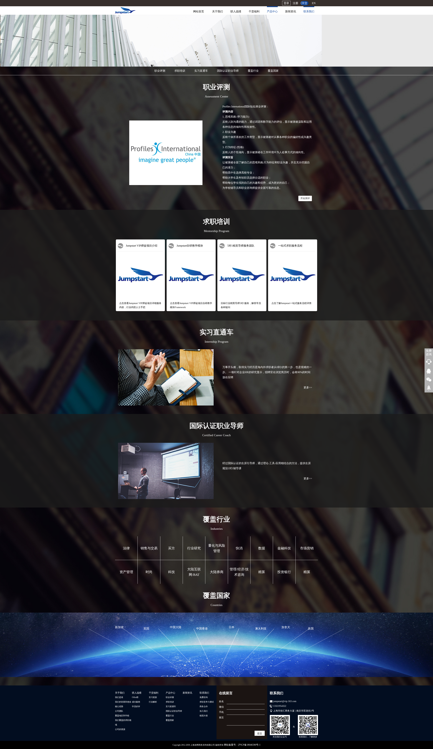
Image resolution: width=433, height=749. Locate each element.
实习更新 (153, 697)
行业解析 (153, 702)
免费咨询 (204, 697)
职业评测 (159, 70)
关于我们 (217, 11)
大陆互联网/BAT (194, 571)
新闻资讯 (290, 11)
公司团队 (119, 711)
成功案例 (136, 702)
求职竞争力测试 (207, 702)
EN (314, 3)
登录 (286, 3)
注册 (295, 3)
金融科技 (284, 548)
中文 (304, 3)
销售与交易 (149, 548)
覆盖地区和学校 (122, 715)
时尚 (149, 572)
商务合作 (204, 706)
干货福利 (254, 11)
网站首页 (198, 11)
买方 (171, 548)
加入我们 (204, 711)
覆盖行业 (253, 70)
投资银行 (284, 572)
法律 (126, 548)
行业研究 (194, 548)
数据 (261, 548)
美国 (311, 628)
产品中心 (272, 11)
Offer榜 (135, 697)
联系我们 (308, 11)
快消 (239, 548)
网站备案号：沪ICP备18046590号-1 (242, 745)
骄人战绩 (235, 11)
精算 (261, 572)
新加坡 (119, 627)
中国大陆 (175, 627)
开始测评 (305, 198)
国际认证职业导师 (228, 70)
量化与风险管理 (216, 548)
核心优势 (119, 706)
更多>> (308, 387)
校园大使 (204, 715)
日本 (231, 627)
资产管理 (126, 572)
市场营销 (307, 548)
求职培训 (179, 70)
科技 (171, 572)
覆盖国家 (273, 70)
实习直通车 (201, 70)
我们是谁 (119, 697)
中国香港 (202, 628)
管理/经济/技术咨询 (239, 571)
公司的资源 (120, 729)
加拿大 (285, 627)
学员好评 (136, 706)
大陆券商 (216, 572)
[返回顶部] (429, 388)
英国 (146, 628)
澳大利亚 (261, 628)
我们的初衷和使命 (123, 702)
